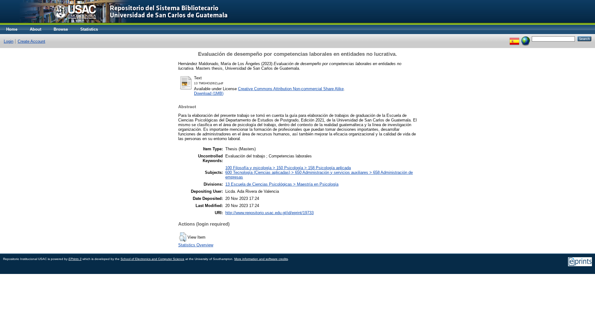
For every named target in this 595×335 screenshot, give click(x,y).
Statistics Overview (195, 245)
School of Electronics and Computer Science (152, 259)
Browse (61, 29)
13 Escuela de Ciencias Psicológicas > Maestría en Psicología (281, 184)
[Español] (514, 38)
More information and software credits (261, 259)
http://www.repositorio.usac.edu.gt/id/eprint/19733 (269, 212)
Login (8, 41)
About (35, 29)
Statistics (89, 29)
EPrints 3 (75, 259)
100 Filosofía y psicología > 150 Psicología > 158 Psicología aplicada (288, 167)
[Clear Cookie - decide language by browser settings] (526, 38)
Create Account (31, 41)
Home (11, 29)
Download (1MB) (208, 93)
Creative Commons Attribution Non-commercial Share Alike (291, 88)
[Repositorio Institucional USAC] (119, 23)
